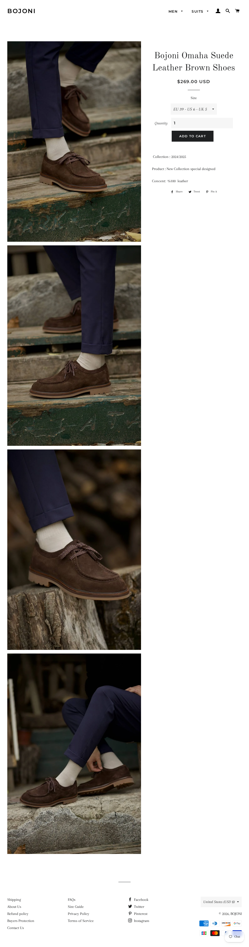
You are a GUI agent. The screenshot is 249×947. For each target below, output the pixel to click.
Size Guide (76, 906)
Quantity (161, 123)
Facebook (140, 899)
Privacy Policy (78, 914)
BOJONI (21, 11)
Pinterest (140, 914)
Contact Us (15, 928)
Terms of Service (81, 921)
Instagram (141, 921)
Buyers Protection (20, 921)
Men (174, 11)
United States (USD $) (219, 902)
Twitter (138, 906)
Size (194, 98)
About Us (14, 906)
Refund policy (17, 914)
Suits (198, 11)
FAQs (71, 899)
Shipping (14, 899)
